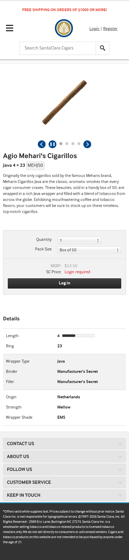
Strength (14, 407)
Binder (11, 371)
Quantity (44, 239)
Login (94, 28)
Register (110, 28)
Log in (64, 283)
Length (12, 336)
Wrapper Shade (19, 417)
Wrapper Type (17, 361)
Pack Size (43, 249)
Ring (10, 346)
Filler (10, 381)
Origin (11, 397)
